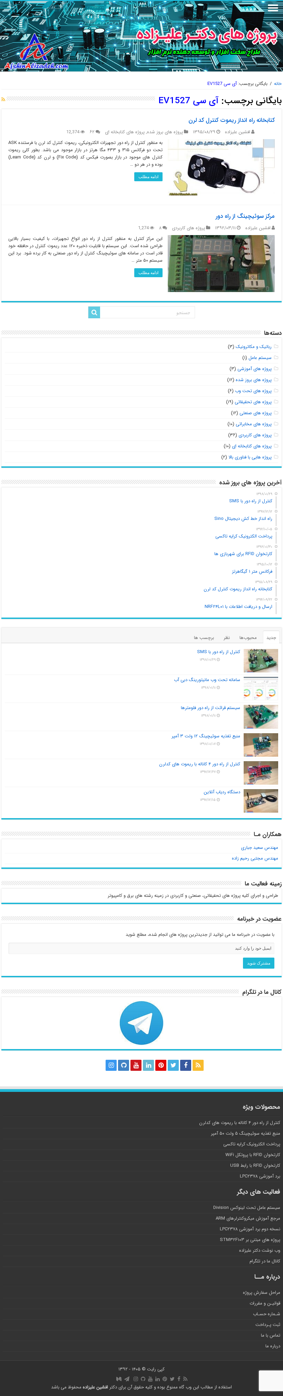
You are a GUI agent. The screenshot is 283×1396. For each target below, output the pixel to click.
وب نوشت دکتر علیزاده (259, 1250)
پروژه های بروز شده (165, 132)
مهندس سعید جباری (259, 847)
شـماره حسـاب (266, 1314)
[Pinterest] (160, 1065)
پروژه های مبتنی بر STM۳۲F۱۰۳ (250, 1239)
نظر (227, 637)
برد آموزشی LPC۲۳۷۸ (260, 1176)
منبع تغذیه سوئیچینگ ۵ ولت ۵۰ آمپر (245, 1133)
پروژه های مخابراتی (254, 424)
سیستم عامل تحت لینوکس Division (246, 1207)
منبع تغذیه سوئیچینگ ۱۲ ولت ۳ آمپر (206, 736)
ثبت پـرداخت (267, 1324)
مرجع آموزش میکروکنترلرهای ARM (248, 1218)
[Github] (123, 1065)
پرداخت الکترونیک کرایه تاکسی (251, 1144)
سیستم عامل (260, 357)
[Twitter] (173, 1065)
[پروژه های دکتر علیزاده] (141, 36)
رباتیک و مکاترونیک (254, 346)
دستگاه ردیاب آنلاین (222, 792)
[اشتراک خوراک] (3, 100)
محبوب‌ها (248, 637)
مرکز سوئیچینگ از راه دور (245, 216)
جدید (271, 637)
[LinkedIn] (148, 1065)
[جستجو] (94, 312)
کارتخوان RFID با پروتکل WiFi (252, 1155)
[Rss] (198, 1065)
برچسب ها (204, 637)
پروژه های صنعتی (256, 413)
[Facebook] (185, 1065)
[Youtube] (136, 1065)
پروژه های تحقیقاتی (253, 402)
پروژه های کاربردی (188, 228)
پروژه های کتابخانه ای (125, 132)
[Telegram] (97, 1065)
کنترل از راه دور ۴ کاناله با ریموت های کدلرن (199, 764)
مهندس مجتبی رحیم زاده (255, 858)
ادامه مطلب (148, 176)
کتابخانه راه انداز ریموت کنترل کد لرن (231, 120)
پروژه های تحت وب (253, 391)
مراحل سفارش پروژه (261, 1292)
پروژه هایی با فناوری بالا (250, 457)
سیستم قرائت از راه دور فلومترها (210, 707)
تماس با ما (270, 1335)
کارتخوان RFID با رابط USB (255, 1165)
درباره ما (272, 1346)
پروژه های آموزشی (254, 368)
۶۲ (92, 132)
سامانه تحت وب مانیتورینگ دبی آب (207, 680)
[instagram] (111, 1065)
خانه (278, 83)
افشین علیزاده (237, 132)
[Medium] (84, 1065)
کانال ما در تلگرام (265, 1261)
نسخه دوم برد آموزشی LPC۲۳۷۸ (250, 1229)
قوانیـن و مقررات (265, 1303)
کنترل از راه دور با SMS (218, 652)
